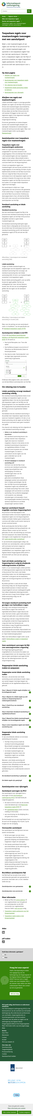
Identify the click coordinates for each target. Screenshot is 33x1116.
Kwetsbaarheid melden (9, 1056)
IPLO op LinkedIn (8, 1042)
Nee (6, 957)
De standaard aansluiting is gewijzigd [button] (16, 776)
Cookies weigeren (24, 1112)
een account (18, 908)
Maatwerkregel (6, 133)
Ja (5, 954)
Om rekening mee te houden (13, 85)
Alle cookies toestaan (9, 1112)
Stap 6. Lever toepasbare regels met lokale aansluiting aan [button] (15, 726)
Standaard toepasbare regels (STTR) (15, 328)
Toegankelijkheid (7, 1049)
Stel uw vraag (15, 993)
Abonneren (5, 1035)
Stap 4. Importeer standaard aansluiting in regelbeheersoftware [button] (16, 712)
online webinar (21, 900)
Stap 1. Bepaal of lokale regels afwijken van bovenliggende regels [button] (16, 691)
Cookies (4, 1054)
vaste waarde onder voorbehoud (14, 539)
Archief (4, 1039)
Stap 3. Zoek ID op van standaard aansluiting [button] (13, 706)
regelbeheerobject (12, 809)
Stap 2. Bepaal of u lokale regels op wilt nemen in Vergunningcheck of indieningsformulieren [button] (15, 698)
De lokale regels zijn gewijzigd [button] (15, 780)
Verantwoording (7, 1047)
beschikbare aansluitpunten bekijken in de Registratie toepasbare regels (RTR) (15, 337)
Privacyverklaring (7, 1051)
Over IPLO (5, 1033)
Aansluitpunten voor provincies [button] (16, 891)
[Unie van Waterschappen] (16, 1081)
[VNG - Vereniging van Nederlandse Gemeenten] (16, 1095)
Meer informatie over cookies (16, 1108)
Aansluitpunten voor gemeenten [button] (16, 886)
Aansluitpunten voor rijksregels (14, 92)
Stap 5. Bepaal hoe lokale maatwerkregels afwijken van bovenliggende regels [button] (16, 719)
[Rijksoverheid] (16, 1068)
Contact (4, 1037)
